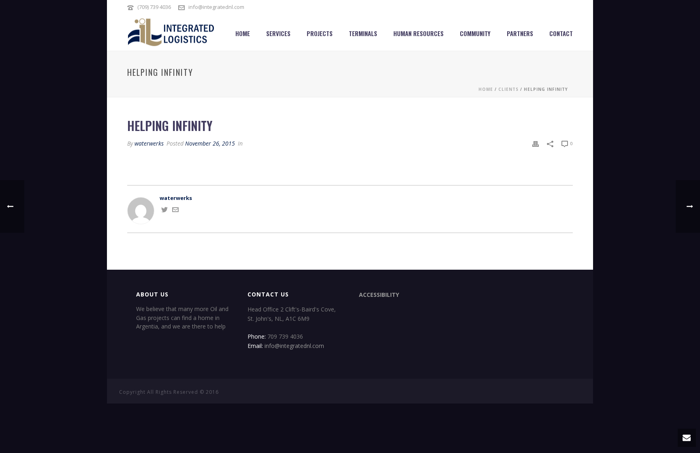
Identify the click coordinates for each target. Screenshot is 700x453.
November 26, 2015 (210, 143)
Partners (520, 33)
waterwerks (149, 143)
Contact (561, 33)
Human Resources (418, 33)
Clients (508, 89)
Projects (320, 33)
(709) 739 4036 (154, 7)
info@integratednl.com (216, 7)
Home (242, 33)
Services (278, 33)
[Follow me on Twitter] (164, 211)
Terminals (363, 33)
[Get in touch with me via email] (175, 211)
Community (475, 33)
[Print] (535, 143)
